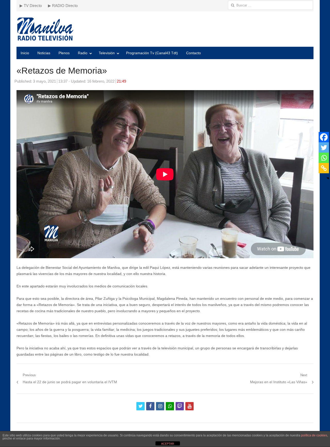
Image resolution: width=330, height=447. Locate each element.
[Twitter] (324, 147)
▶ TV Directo (31, 5)
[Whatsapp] (324, 158)
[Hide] (328, 178)
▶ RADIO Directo (63, 5)
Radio (82, 53)
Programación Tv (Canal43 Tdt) (152, 53)
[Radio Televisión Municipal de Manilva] (165, 29)
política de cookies (314, 435)
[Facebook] (324, 137)
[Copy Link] (324, 168)
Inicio (25, 53)
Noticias (43, 53)
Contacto (193, 53)
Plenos (64, 53)
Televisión (107, 53)
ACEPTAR (167, 443)
